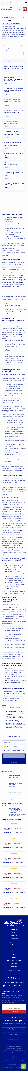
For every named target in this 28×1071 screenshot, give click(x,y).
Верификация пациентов (14, 1056)
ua (10, 2)
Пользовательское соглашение (14, 1046)
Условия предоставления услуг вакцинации (14, 1050)
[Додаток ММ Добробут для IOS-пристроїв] (18, 985)
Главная (3, 14)
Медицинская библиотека (14, 960)
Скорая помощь (14, 948)
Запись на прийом (14, 756)
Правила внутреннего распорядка (13, 1058)
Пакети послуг (14, 939)
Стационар (14, 935)
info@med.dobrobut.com (15, 970)
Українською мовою (12, 1064)
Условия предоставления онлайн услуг (14, 1048)
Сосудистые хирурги (15, 23)
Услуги (8, 14)
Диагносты (5, 23)
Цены (14, 945)
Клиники (14, 957)
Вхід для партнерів (14, 1039)
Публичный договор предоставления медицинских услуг (14, 1052)
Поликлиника (14, 929)
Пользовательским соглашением (13, 761)
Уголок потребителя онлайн (14, 1054)
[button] (6, 746)
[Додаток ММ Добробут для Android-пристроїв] (7, 985)
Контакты (14, 963)
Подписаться (14, 1011)
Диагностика (14, 942)
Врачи (14, 951)
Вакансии (14, 966)
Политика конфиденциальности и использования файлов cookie (12, 1060)
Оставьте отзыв (14, 1034)
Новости (14, 954)
